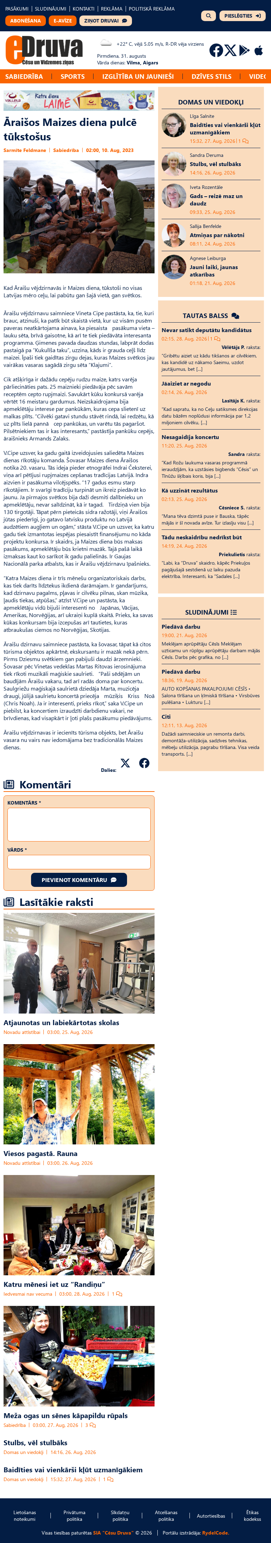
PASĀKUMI (17, 8)
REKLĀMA (111, 8)
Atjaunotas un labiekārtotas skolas (61, 1022)
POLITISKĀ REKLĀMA (152, 8)
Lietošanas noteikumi (24, 1515)
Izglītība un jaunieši (138, 76)
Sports (73, 76)
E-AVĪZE (63, 20)
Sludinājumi (207, 612)
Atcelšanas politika (166, 1515)
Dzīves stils (211, 76)
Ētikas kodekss (252, 1515)
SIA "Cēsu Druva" (113, 1532)
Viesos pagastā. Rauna (41, 1153)
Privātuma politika (74, 1515)
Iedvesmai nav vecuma (28, 1293)
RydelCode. (215, 1532)
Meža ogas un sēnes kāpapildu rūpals (66, 1415)
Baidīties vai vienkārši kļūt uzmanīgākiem (73, 1469)
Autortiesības (211, 1515)
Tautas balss (206, 315)
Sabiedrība (24, 76)
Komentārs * (24, 802)
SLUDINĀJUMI (50, 8)
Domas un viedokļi (23, 1452)
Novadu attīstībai (22, 1032)
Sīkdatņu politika (120, 1515)
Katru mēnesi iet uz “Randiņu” (54, 1284)
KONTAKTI (84, 8)
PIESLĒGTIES (238, 15)
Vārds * (17, 849)
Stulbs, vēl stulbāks (35, 1442)
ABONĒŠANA (25, 20)
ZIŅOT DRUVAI (101, 20)
